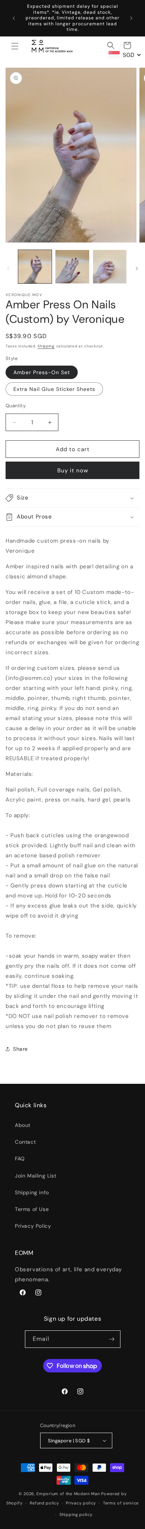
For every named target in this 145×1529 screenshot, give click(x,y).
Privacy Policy (33, 1226)
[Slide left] (8, 268)
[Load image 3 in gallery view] (109, 266)
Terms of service (121, 1503)
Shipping (46, 346)
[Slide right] (137, 268)
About (22, 1125)
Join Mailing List (35, 1175)
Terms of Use (32, 1209)
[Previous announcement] (14, 18)
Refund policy (44, 1503)
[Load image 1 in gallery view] (35, 266)
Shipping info (32, 1192)
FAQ (20, 1158)
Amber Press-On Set (41, 372)
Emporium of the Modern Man (68, 1493)
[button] (15, 46)
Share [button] (20, 1048)
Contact (25, 1141)
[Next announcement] (131, 18)
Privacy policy (81, 1503)
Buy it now (72, 470)
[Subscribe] (112, 1339)
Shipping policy (76, 1514)
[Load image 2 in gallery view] (72, 266)
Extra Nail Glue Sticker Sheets (54, 389)
